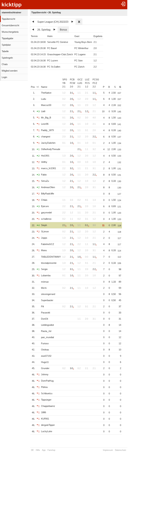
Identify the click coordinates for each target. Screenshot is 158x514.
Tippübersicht (8, 19)
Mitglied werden (9, 71)
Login (4, 77)
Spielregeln (7, 58)
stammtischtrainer (11, 12)
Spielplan (6, 45)
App (44, 450)
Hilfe (38, 450)
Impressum (108, 450)
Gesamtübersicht (10, 25)
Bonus (63, 29)
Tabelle (5, 51)
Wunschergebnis (10, 32)
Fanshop (51, 450)
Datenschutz (120, 450)
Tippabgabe (7, 38)
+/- (37, 87)
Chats (5, 64)
